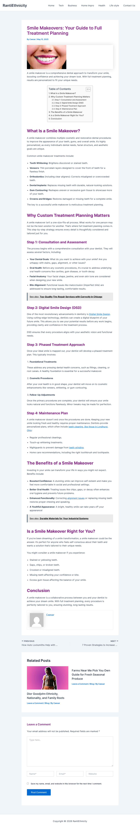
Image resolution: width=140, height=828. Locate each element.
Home (51, 5)
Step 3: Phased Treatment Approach (70, 106)
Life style (114, 5)
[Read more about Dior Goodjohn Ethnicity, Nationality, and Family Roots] (47, 677)
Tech (61, 5)
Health (101, 5)
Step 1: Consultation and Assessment (70, 100)
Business (72, 5)
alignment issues (75, 498)
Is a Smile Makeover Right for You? (67, 115)
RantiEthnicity (15, 5)
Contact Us (129, 5)
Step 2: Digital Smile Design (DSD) (69, 103)
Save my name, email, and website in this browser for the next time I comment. (66, 783)
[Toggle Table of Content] (87, 89)
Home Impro (87, 5)
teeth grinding (76, 447)
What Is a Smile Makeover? (63, 93)
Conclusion (56, 118)
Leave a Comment (35, 703)
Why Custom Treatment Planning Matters (70, 97)
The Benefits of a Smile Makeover (66, 112)
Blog (47, 703)
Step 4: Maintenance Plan (66, 109)
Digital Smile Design (99, 314)
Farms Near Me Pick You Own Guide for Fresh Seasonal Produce (91, 674)
